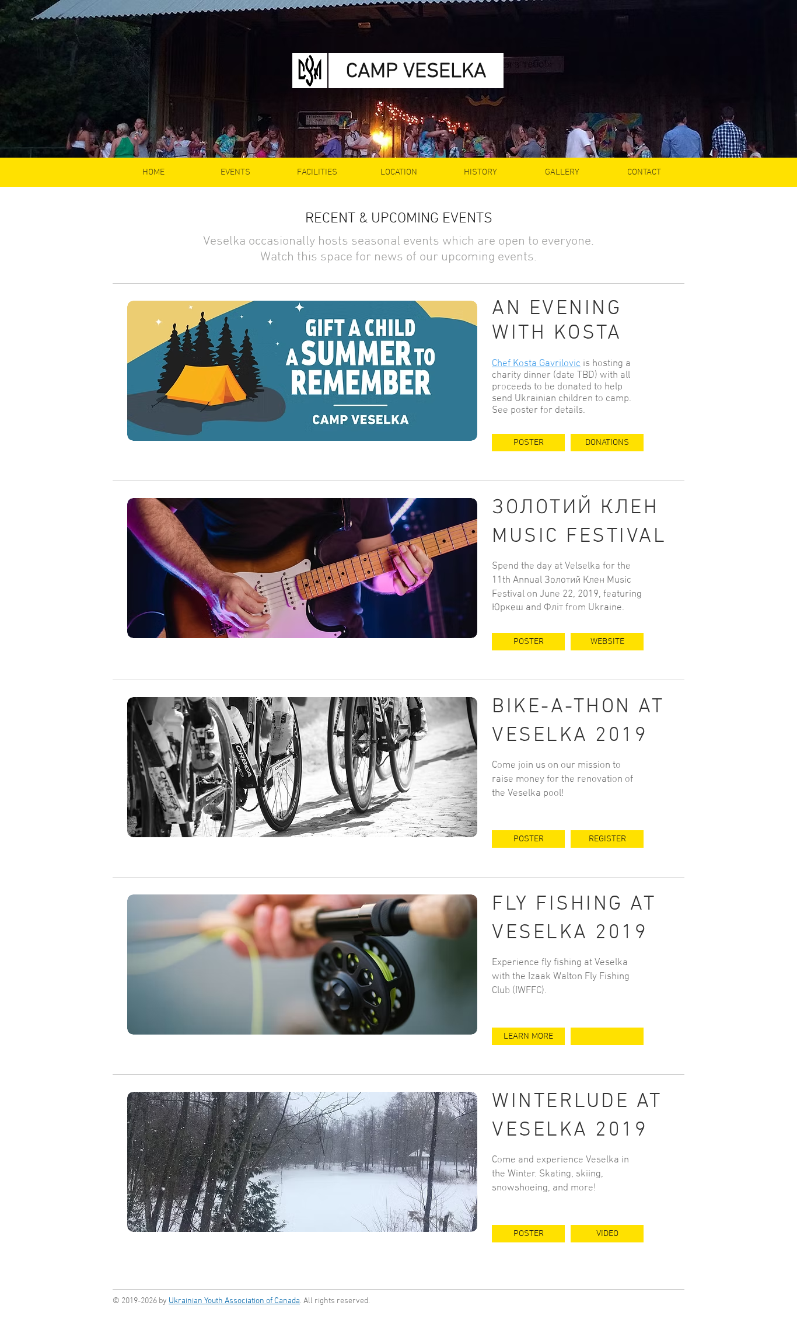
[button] (607, 1036)
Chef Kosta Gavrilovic (536, 364)
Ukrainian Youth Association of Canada (234, 1301)
